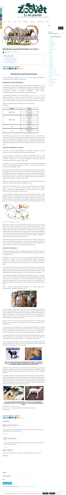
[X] (10, 68)
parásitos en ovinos (15, 406)
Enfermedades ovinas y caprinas (14, 47)
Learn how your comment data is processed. (26, 486)
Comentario (5, 455)
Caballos (51, 52)
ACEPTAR (45, 493)
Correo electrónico (7, 476)
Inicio (4, 21)
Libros (20, 21)
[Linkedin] (12, 68)
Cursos (9, 21)
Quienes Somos (40, 21)
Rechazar (52, 493)
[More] (1, 28)
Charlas (14, 21)
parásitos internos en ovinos (36, 95)
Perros (50, 73)
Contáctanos (32, 21)
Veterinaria (51, 84)
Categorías (50, 31)
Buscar (47, 21)
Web (3, 479)
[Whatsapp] (6, 68)
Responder (5, 434)
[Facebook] (4, 68)
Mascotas (51, 65)
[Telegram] (8, 68)
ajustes (39, 493)
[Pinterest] (16, 68)
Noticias (51, 67)
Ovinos (50, 70)
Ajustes (58, 493)
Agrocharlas (51, 41)
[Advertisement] (55, 103)
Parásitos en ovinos (23, 77)
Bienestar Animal (52, 49)
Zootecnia (51, 85)
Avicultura (51, 47)
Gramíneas (51, 62)
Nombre (4, 472)
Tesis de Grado (52, 82)
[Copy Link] (20, 68)
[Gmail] (18, 68)
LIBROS (51, 64)
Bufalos (50, 50)
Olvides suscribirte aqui (9, 407)
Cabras (50, 53)
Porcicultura (51, 78)
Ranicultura (51, 81)
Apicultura (51, 46)
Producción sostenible (53, 79)
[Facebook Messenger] (14, 68)
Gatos (50, 61)
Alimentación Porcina (53, 44)
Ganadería (51, 59)
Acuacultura (51, 39)
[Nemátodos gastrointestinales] (21, 45)
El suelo (50, 58)
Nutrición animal (52, 68)
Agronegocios (52, 43)
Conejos (51, 55)
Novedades (25, 21)
